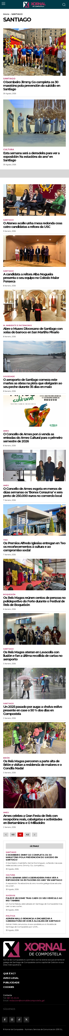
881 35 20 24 (13, 997)
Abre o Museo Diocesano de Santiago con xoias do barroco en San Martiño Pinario (32, 330)
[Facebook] (5, 1019)
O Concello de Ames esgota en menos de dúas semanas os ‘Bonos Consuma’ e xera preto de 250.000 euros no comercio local (32, 492)
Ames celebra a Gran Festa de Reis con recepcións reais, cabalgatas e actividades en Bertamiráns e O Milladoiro (32, 819)
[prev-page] (6, 835)
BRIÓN (6, 758)
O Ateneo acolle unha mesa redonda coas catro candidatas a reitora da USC (32, 225)
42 (27, 834)
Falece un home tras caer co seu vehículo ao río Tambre (34, 899)
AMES (6, 431)
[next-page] (34, 835)
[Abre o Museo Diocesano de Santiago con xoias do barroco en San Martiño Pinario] (34, 305)
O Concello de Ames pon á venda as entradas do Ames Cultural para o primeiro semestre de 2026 (32, 437)
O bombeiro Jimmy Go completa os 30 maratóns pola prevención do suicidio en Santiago (31, 85)
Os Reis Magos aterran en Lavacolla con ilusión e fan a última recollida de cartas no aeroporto (32, 655)
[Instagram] (12, 1019)
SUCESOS (10, 896)
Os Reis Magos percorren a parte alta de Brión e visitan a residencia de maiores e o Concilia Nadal (32, 764)
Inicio (6, 14)
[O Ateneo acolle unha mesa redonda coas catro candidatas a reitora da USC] (34, 200)
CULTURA (8, 149)
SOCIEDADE (9, 376)
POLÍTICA (10, 916)
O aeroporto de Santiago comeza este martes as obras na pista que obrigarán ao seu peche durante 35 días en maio (32, 383)
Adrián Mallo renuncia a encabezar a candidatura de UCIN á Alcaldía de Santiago (33, 919)
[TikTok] (19, 1019)
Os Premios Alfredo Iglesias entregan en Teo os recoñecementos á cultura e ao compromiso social (34, 546)
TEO (5, 540)
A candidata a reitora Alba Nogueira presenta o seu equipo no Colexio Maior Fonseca (31, 277)
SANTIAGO (9, 78)
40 (13, 834)
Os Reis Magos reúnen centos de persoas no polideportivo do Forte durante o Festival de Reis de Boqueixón (34, 601)
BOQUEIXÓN (9, 594)
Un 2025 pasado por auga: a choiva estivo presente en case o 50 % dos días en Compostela (32, 710)
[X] (26, 1019)
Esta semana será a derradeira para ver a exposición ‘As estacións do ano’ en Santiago (31, 156)
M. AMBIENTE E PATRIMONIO (17, 325)
